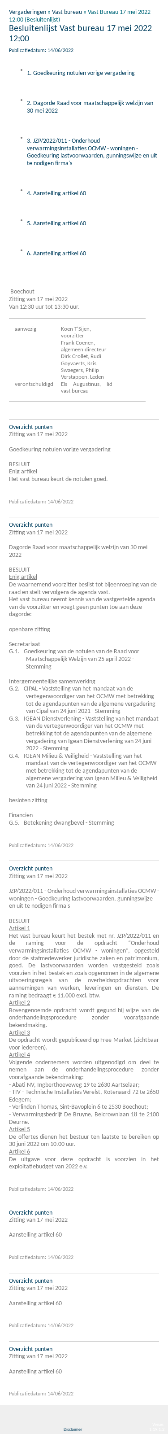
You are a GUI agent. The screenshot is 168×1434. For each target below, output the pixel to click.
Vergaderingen (27, 12)
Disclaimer (73, 1429)
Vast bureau (67, 12)
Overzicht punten (30, 427)
